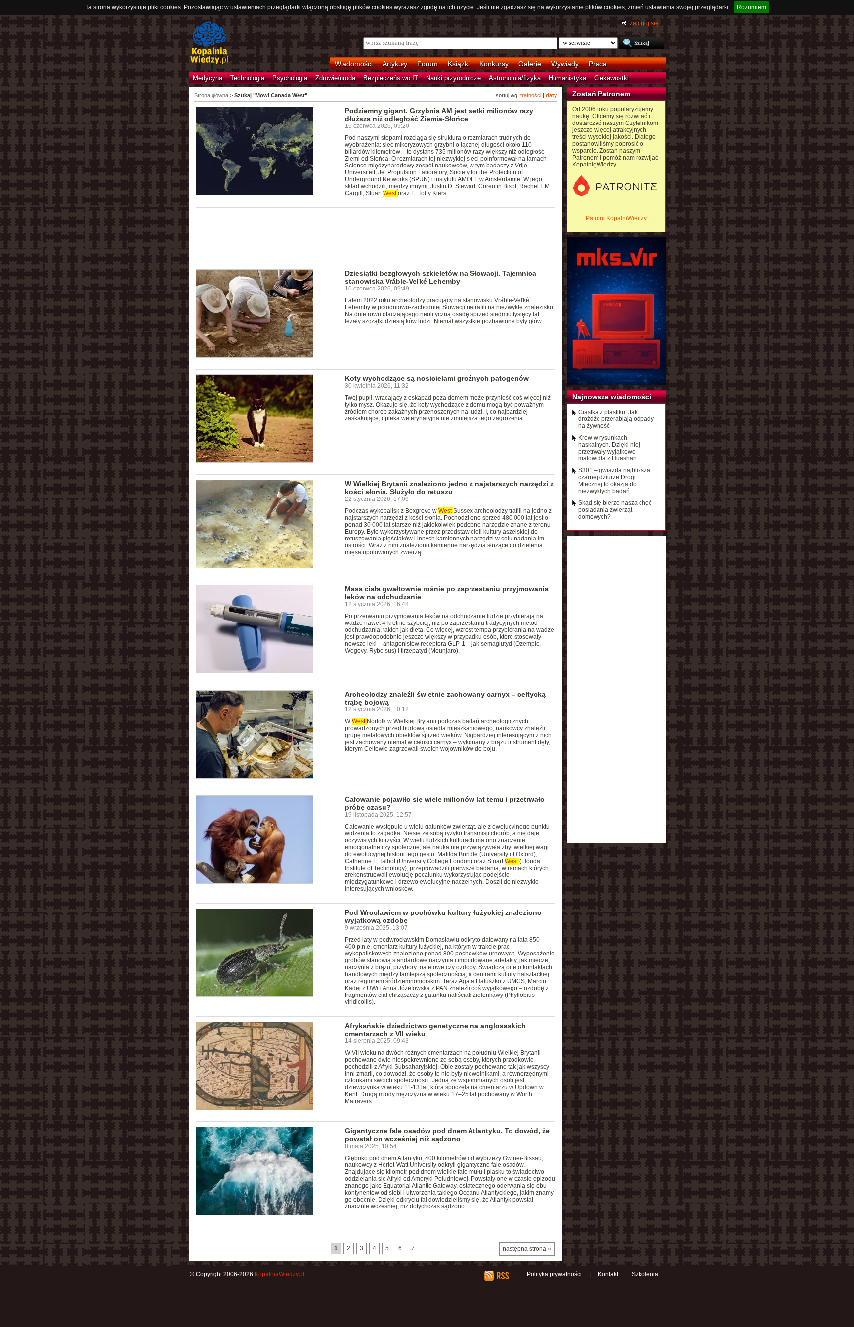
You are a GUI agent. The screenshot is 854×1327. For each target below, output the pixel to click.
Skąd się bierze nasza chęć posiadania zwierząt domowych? (615, 509)
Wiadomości (354, 64)
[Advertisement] (375, 235)
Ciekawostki (611, 78)
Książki (459, 64)
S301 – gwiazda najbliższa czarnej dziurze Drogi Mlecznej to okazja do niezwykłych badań (614, 481)
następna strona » (527, 1248)
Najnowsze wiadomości (611, 397)
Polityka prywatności (554, 1274)
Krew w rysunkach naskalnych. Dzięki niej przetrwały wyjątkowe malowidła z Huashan (609, 448)
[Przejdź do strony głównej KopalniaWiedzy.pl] (209, 43)
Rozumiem (751, 7)
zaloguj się (644, 23)
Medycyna (207, 78)
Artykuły (395, 64)
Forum (427, 64)
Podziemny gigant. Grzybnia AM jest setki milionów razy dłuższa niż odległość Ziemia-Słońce (439, 115)
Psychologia (289, 78)
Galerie (529, 64)
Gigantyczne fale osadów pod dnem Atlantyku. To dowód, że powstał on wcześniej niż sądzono (447, 1135)
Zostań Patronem (601, 94)
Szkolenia (645, 1274)
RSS (502, 1276)
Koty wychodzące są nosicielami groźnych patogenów (437, 378)
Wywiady (565, 64)
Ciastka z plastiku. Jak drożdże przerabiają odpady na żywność (616, 419)
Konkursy (494, 64)
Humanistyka (567, 78)
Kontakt (608, 1274)
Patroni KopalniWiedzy (616, 218)
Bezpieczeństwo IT (390, 78)
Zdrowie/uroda (335, 78)
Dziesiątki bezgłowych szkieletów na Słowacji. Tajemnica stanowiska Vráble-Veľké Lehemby (440, 277)
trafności (530, 95)
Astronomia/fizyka (515, 78)
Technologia (247, 78)
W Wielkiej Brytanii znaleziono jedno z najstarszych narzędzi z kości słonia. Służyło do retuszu (449, 488)
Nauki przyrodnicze (453, 78)
